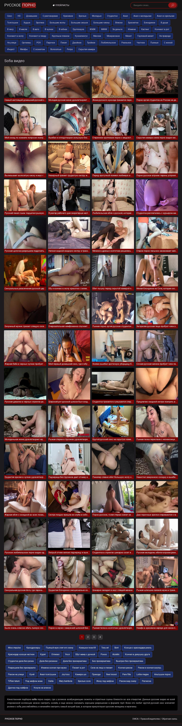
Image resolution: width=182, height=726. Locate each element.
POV (39, 42)
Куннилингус (81, 36)
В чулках (49, 29)
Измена (132, 29)
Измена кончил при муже (54, 667)
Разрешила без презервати (21, 667)
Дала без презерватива (74, 661)
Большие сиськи (79, 22)
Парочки (50, 42)
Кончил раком (125, 667)
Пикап (63, 42)
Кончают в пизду (37, 36)
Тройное (91, 42)
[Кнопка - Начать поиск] (172, 5)
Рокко (104, 654)
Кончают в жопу (15, 36)
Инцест (11, 49)
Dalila (50, 681)
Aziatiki (115, 654)
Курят (43, 654)
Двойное (76, 42)
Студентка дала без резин (21, 661)
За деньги (117, 29)
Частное (141, 42)
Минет (128, 36)
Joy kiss (66, 674)
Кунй (31, 674)
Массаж (97, 36)
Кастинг (145, 29)
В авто (36, 29)
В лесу (10, 29)
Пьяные (154, 42)
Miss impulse (14, 647)
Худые (27, 22)
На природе (165, 36)
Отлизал (55, 654)
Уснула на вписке (42, 687)
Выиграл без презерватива (129, 661)
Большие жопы (57, 22)
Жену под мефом (105, 681)
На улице (11, 42)
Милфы (24, 49)
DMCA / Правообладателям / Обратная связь (154, 719)
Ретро (70, 49)
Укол (67, 654)
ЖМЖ (93, 29)
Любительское (108, 42)
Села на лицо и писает (102, 667)
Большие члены (101, 22)
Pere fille (126, 674)
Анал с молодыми (142, 16)
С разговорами (50, 16)
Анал (125, 16)
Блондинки (149, 22)
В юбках (63, 29)
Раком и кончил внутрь (149, 667)
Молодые (97, 16)
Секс (9, 16)
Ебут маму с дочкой (85, 654)
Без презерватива (101, 661)
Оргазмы (26, 42)
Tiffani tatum (14, 681)
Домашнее (31, 16)
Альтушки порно (162, 674)
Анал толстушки (48, 674)
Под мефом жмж (34, 681)
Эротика (40, 22)
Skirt (116, 647)
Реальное (126, 42)
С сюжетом (39, 49)
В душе (164, 22)
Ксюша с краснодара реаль (137, 647)
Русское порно (13, 719)
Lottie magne (142, 674)
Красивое (68, 16)
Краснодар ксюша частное (21, 654)
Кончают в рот (162, 29)
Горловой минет (145, 36)
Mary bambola (65, 681)
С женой (168, 42)
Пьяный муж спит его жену (59, 647)
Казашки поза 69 (87, 647)
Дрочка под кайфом (18, 687)
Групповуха (78, 29)
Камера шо (80, 674)
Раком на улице (16, 674)
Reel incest (111, 674)
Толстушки (12, 22)
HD (19, 16)
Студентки (112, 16)
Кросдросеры (33, 647)
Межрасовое (113, 36)
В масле (23, 29)
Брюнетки (133, 22)
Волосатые (55, 49)
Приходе (96, 674)
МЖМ (104, 29)
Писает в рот (78, 667)
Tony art (105, 647)
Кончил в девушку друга (137, 654)
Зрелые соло (84, 681)
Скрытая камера (86, 49)
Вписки (118, 22)
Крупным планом (60, 36)
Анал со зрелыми (165, 16)
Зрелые (82, 16)
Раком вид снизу (127, 681)
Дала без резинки (48, 661)
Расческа (146, 681)
